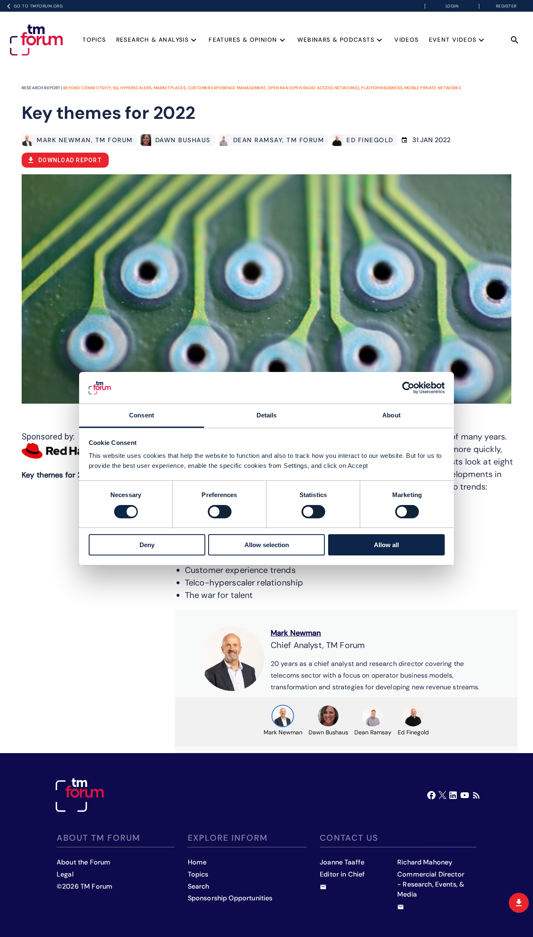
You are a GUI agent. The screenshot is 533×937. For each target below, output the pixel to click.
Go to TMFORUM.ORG (38, 6)
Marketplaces (170, 87)
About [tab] (391, 415)
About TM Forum (98, 837)
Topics (94, 39)
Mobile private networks (432, 87)
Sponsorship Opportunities (230, 898)
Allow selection (266, 544)
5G (115, 87)
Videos (406, 39)
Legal (65, 874)
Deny (146, 544)
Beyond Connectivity (87, 87)
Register (506, 6)
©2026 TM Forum (84, 886)
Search (198, 886)
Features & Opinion (243, 39)
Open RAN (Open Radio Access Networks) (314, 87)
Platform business (382, 87)
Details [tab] (267, 415)
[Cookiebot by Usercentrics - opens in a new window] (408, 388)
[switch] (220, 511)
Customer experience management (227, 87)
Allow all (386, 544)
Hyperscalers (136, 87)
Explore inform (228, 837)
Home (197, 862)
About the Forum (83, 862)
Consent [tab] (141, 415)
